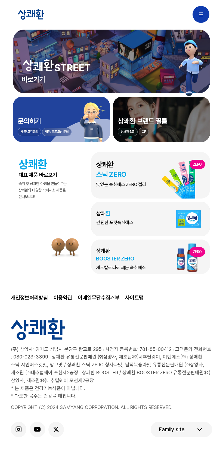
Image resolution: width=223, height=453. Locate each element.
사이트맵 (134, 297)
